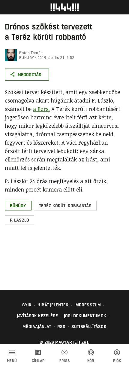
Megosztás (29, 74)
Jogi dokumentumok (85, 315)
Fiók (117, 361)
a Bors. (41, 108)
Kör (90, 361)
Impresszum (87, 304)
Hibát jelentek (53, 304)
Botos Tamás (31, 53)
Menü (12, 361)
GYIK (27, 304)
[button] (18, 205)
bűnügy (26, 58)
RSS (61, 326)
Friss (64, 361)
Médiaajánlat (36, 326)
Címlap (38, 361)
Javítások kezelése (37, 315)
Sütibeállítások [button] (88, 326)
